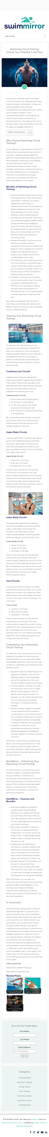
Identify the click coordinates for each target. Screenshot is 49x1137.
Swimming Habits (24, 1096)
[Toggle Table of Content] (28, 133)
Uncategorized (24, 1105)
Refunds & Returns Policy (12, 1123)
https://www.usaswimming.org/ (18, 968)
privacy (34, 1119)
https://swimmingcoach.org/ (17, 972)
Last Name (24, 1039)
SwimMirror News (24, 1100)
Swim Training (24, 1091)
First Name (24, 1031)
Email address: (24, 1047)
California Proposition (24, 1126)
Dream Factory (40, 1123)
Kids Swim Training (24, 1082)
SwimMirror (35, 773)
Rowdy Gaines (24, 1087)
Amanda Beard (25, 1078)
